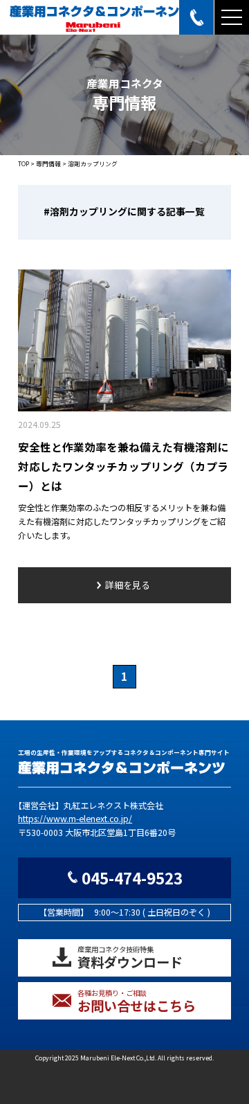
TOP (23, 163)
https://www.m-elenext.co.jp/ (75, 818)
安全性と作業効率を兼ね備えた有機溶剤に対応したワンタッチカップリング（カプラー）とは (123, 466)
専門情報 (48, 163)
